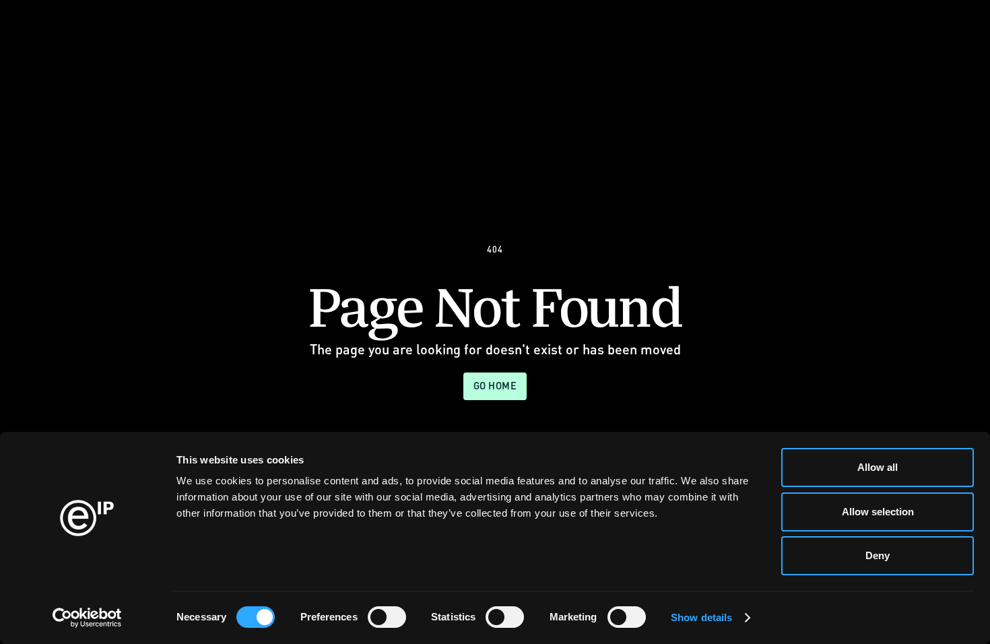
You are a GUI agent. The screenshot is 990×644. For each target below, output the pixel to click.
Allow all (877, 467)
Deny (877, 555)
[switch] (387, 617)
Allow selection (878, 511)
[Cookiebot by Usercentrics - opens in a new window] (87, 618)
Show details (701, 617)
